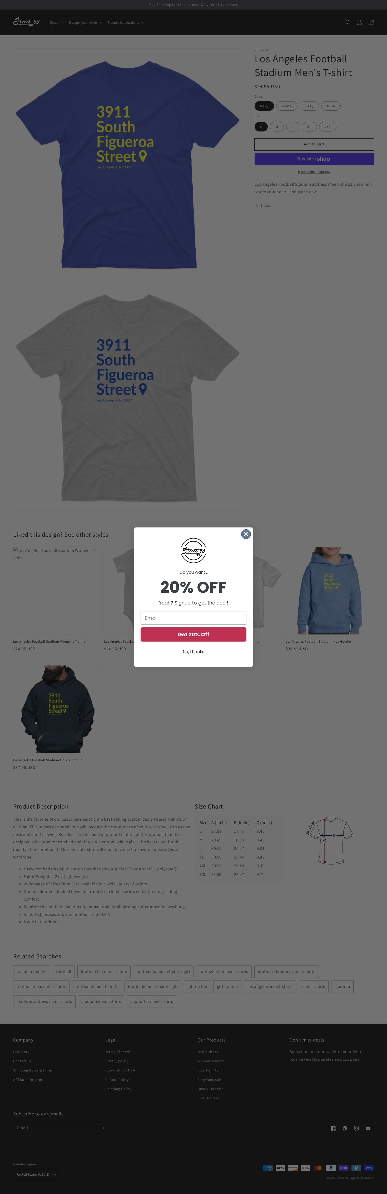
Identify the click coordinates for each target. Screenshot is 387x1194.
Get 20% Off (193, 634)
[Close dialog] (246, 534)
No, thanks (193, 652)
